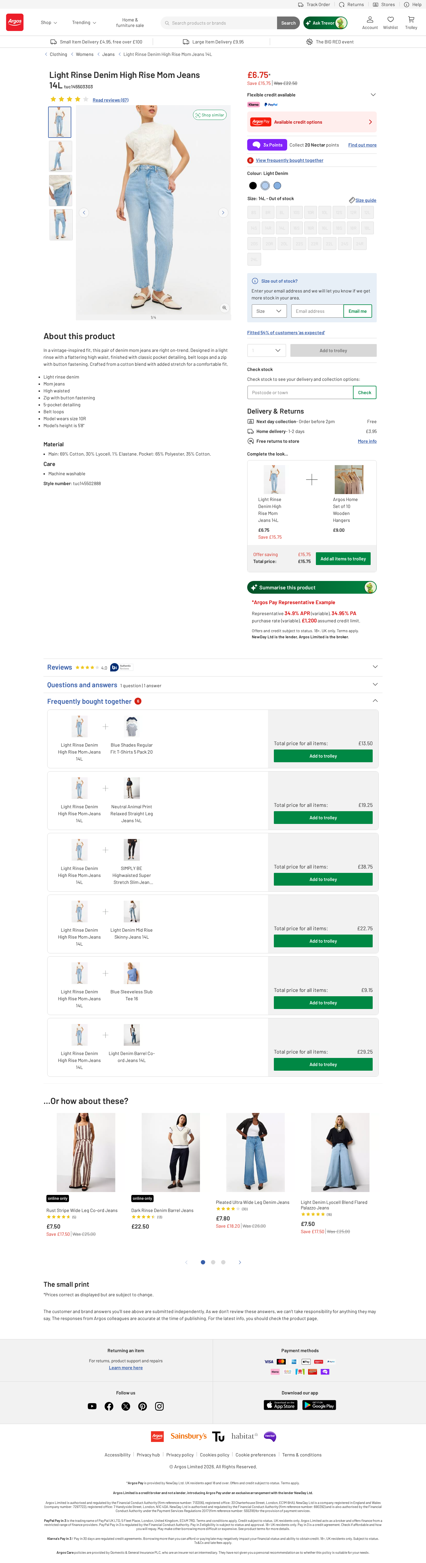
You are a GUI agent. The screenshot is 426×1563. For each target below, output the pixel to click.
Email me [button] (358, 311)
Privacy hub (148, 1454)
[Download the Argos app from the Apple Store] (281, 1409)
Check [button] (364, 392)
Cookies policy (214, 1454)
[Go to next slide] (223, 213)
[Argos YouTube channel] (92, 1406)
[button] (210, 115)
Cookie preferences (256, 1454)
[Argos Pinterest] (143, 1406)
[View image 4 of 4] (61, 224)
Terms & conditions (302, 1454)
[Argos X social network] (126, 1406)
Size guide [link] (366, 200)
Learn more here (126, 1367)
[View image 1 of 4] (60, 122)
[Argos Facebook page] (109, 1406)
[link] (88, 100)
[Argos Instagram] (159, 1406)
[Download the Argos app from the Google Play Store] (319, 1409)
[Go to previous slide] (84, 213)
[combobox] (219, 23)
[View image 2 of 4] (60, 156)
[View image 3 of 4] (60, 190)
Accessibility (117, 1454)
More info (367, 441)
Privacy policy (180, 1454)
